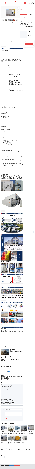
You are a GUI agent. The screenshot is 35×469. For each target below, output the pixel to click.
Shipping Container (10, 371)
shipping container (19, 450)
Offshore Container (28, 449)
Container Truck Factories (25, 460)
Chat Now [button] (31, 14)
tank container (10, 449)
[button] (2, 3)
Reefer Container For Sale (4, 461)
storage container (19, 449)
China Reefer (9, 461)
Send (5, 418)
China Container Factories (18, 460)
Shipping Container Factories (4, 460)
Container (6, 371)
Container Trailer (14, 371)
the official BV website (16, 347)
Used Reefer (13, 461)
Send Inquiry (23, 14)
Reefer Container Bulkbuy (30, 461)
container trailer (27, 450)
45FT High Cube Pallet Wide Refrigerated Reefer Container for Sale (10, 443)
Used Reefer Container (23, 461)
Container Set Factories (11, 460)
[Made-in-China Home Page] (17, 1)
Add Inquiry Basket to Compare (10, 22)
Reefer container (2, 450)
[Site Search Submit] (25, 3)
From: (3, 409)
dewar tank (2, 449)
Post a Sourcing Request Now (8, 419)
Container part (10, 450)
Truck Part (17, 371)
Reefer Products (18, 461)
